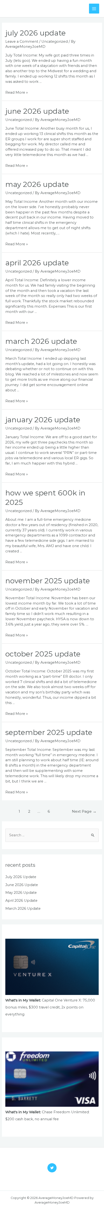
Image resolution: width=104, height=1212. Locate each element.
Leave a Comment (21, 41)
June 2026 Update (37, 111)
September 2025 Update (48, 732)
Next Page (84, 811)
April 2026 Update (37, 262)
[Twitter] (52, 1167)
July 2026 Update (35, 32)
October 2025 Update (43, 653)
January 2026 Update (42, 419)
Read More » (16, 92)
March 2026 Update (41, 341)
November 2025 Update (47, 580)
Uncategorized (54, 41)
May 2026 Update (37, 184)
